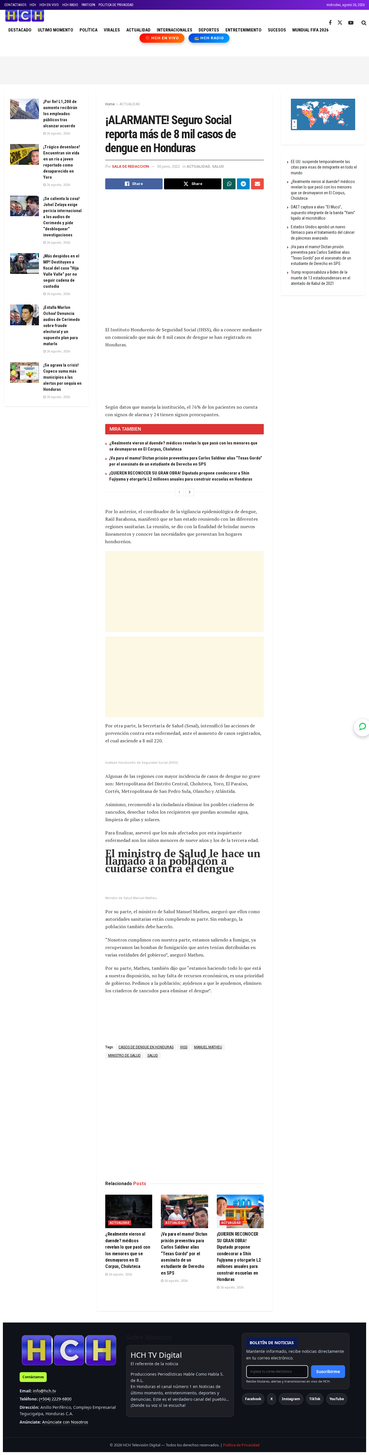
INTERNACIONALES (174, 30)
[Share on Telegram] (243, 183)
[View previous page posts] (179, 492)
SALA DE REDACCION (130, 166)
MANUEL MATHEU (208, 1047)
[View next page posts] (189, 492)
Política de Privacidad (241, 1444)
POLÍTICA (88, 30)
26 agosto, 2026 (120, 1274)
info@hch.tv (44, 1391)
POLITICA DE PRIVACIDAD (116, 5)
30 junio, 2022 (168, 166)
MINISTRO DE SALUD (124, 1056)
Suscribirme (328, 1371)
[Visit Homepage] (24, 15)
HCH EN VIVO (49, 5)
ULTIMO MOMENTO (55, 30)
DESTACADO (19, 30)
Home (110, 104)
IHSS (183, 1047)
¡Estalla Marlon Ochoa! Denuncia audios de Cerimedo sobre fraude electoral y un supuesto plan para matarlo (61, 325)
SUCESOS (277, 30)
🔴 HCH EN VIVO (162, 38)
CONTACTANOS (15, 5)
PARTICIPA (88, 5)
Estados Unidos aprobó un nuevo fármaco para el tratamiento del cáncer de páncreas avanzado (323, 232)
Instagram (291, 1398)
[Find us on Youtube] (350, 23)
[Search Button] (364, 23)
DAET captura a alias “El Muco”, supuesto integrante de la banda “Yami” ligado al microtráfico (323, 213)
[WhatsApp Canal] (362, 727)
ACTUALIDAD (138, 30)
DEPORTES (209, 30)
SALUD (218, 166)
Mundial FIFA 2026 (310, 30)
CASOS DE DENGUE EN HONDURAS (146, 1047)
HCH (33, 5)
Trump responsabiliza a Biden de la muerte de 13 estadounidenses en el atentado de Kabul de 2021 (320, 278)
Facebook (253, 1398)
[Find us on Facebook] (330, 23)
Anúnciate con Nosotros (65, 1422)
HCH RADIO (70, 5)
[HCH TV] (69, 1350)
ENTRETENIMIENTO (243, 30)
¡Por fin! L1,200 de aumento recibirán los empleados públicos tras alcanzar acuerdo (60, 113)
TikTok (314, 1398)
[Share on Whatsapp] (229, 183)
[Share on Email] (257, 183)
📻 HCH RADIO (209, 38)
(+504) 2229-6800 (55, 1399)
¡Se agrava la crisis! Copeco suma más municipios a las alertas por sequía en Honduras (62, 377)
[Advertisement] (184, 69)
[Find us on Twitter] (339, 22)
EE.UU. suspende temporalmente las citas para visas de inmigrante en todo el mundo (324, 167)
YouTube (337, 1398)
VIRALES (112, 30)
